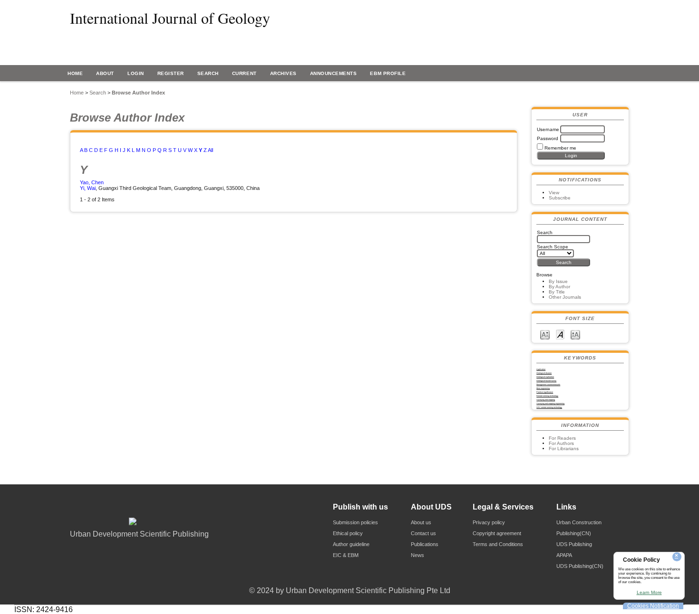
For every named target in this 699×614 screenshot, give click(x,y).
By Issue (558, 281)
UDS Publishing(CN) (579, 566)
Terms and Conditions (498, 544)
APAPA (564, 555)
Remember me (560, 148)
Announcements (333, 73)
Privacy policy (489, 522)
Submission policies (355, 522)
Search (208, 73)
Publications (424, 544)
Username (548, 129)
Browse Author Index (138, 92)
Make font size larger (575, 334)
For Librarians (564, 448)
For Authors (561, 443)
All (210, 150)
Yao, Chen (92, 182)
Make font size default (560, 334)
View (554, 192)
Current (244, 73)
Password (547, 138)
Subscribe (560, 197)
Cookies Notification (653, 606)
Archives (283, 73)
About (105, 73)
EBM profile (388, 73)
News (417, 555)
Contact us (423, 533)
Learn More (649, 592)
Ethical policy (348, 533)
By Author (559, 286)
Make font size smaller (545, 334)
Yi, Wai (88, 188)
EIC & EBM (346, 555)
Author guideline (351, 544)
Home (75, 73)
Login (135, 73)
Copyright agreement (497, 533)
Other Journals (565, 297)
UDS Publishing (574, 544)
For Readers (562, 438)
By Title (557, 291)
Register (170, 73)
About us (421, 522)
